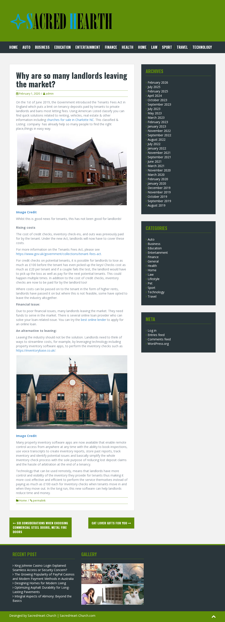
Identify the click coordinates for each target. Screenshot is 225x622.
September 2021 (159, 157)
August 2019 (156, 205)
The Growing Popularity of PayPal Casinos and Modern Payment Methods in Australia (43, 576)
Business (42, 47)
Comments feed (159, 339)
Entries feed (156, 335)
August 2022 (156, 139)
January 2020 (157, 183)
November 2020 (159, 170)
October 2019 (157, 196)
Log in (152, 330)
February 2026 (158, 82)
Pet (150, 283)
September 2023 (159, 104)
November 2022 (159, 131)
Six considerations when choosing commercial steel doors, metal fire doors (40, 527)
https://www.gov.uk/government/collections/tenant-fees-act (58, 254)
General (153, 261)
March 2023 (156, 117)
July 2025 (154, 87)
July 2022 (154, 144)
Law (154, 47)
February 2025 (158, 91)
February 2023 (158, 122)
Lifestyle (154, 279)
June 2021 (155, 161)
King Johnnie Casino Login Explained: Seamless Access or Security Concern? (40, 567)
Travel (182, 47)
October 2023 (157, 100)
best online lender (93, 320)
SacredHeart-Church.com (77, 615)
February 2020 (158, 179)
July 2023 (154, 109)
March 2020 (156, 175)
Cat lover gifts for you (110, 523)
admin (50, 93)
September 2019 (159, 201)
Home (13, 47)
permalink (38, 500)
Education (62, 47)
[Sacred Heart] (61, 20)
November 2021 (159, 153)
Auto (26, 47)
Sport (167, 47)
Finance (111, 47)
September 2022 (159, 135)
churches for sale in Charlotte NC (70, 120)
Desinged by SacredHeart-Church (32, 615)
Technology (202, 47)
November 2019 (159, 192)
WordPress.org (158, 344)
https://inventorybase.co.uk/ (35, 350)
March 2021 (156, 166)
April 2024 (155, 95)
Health (127, 47)
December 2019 (159, 188)
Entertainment (87, 47)
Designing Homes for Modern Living (40, 583)
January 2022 (157, 148)
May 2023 (155, 113)
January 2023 (157, 126)
